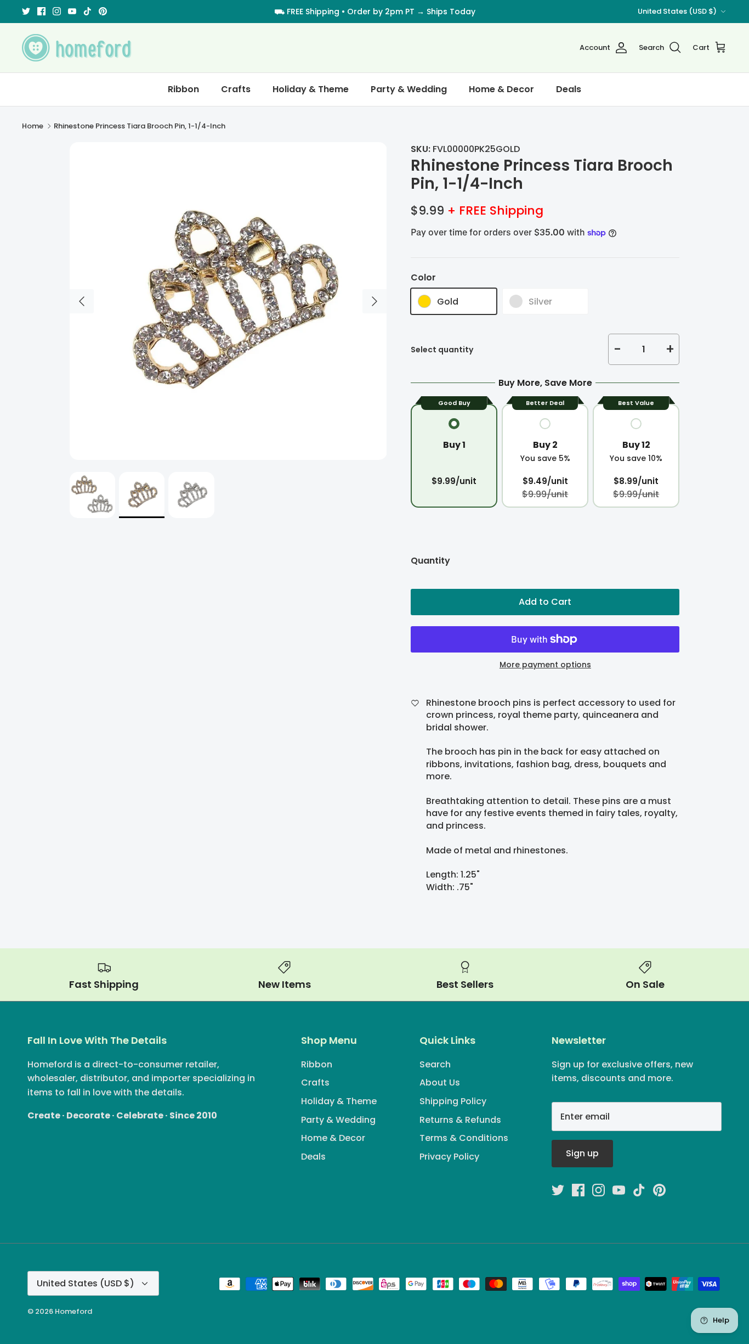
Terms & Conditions (463, 1138)
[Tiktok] (87, 11)
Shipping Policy (452, 1101)
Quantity (430, 561)
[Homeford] (77, 47)
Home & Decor (501, 89)
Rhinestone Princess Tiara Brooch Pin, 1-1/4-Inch (139, 126)
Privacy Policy (449, 1156)
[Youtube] (72, 11)
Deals (568, 89)
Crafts (236, 89)
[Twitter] (26, 11)
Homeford (73, 1311)
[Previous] (82, 301)
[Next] (374, 301)
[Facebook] (41, 11)
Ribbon (183, 89)
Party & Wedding (409, 89)
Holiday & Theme (311, 89)
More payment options (545, 665)
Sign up (582, 1153)
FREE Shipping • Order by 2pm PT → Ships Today (381, 11)
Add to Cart (545, 601)
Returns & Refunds (460, 1120)
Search (435, 1064)
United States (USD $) (677, 11)
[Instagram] (57, 11)
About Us (439, 1082)
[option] (228, 301)
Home (32, 126)
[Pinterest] (103, 11)
